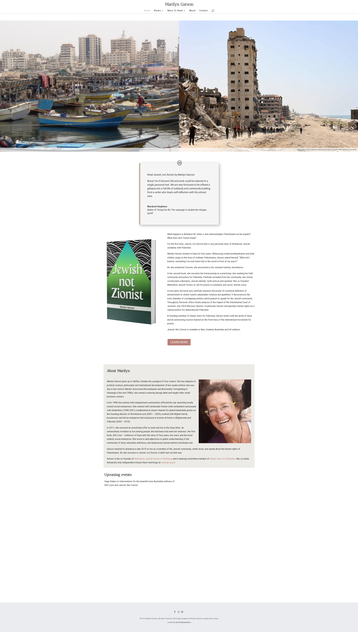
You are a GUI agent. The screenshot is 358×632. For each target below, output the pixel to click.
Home (147, 11)
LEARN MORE (179, 342)
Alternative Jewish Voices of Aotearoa (153, 458)
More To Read (175, 11)
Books (157, 11)
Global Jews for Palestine (222, 458)
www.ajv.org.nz (168, 462)
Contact (203, 11)
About (192, 11)
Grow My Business (183, 622)
